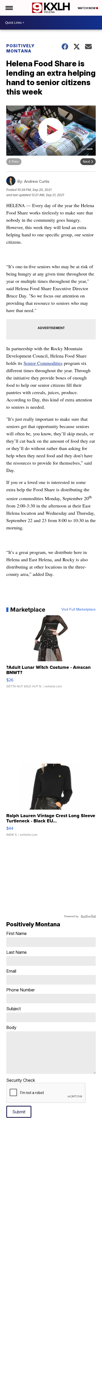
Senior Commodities (43, 363)
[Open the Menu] (9, 7)
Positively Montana (20, 48)
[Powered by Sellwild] (88, 916)
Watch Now (87, 8)
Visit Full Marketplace (78, 609)
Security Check (20, 1080)
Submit (18, 1111)
